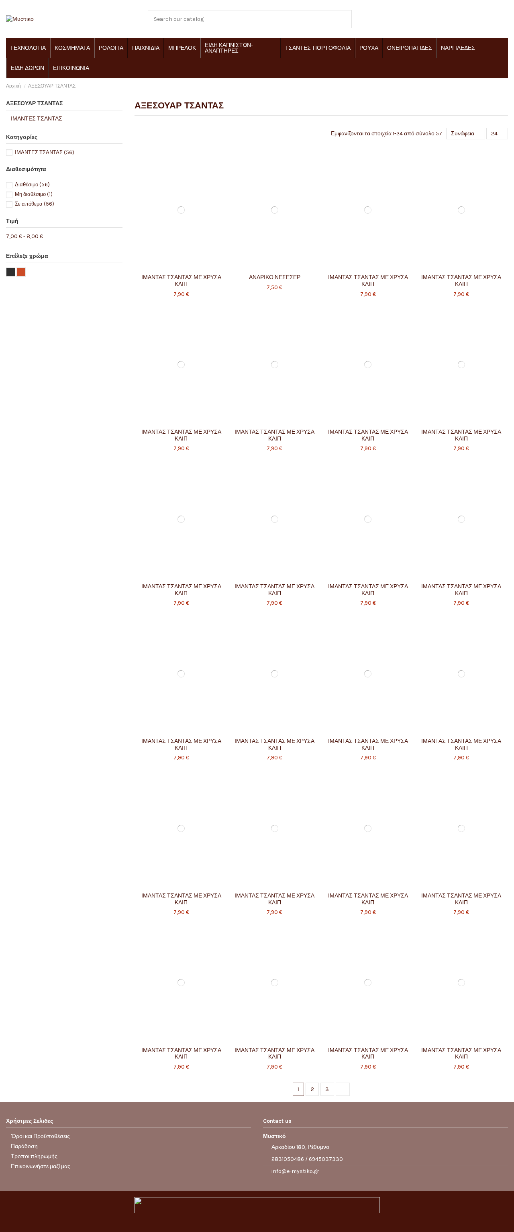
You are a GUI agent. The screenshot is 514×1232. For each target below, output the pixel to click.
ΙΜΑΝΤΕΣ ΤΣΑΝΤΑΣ (36, 118)
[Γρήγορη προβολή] (191, 267)
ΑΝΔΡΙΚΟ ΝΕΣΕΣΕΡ (274, 277)
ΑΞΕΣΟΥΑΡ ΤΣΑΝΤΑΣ (34, 103)
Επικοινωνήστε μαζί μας (40, 1166)
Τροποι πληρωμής (34, 1156)
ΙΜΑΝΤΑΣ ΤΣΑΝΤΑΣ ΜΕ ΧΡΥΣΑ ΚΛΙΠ (181, 281)
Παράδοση (24, 1146)
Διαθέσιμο (32, 185)
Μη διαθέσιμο (34, 194)
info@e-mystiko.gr (295, 1171)
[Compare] (181, 267)
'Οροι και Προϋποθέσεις (40, 1136)
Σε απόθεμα (34, 204)
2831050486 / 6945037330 (307, 1159)
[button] (28, 48)
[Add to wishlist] (171, 267)
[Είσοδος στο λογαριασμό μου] (476, 19)
